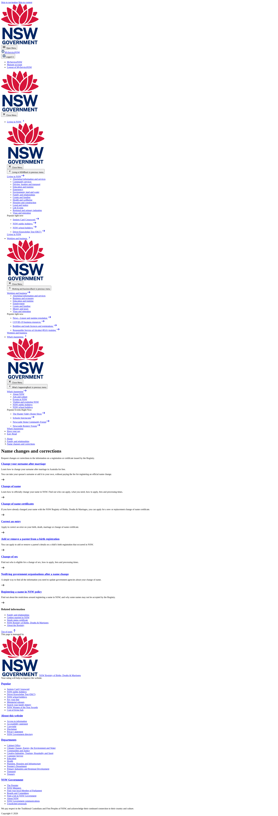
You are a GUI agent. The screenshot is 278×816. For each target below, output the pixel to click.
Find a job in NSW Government (21, 796)
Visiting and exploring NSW (26, 402)
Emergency (18, 189)
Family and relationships (24, 195)
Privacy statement (15, 731)
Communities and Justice (18, 750)
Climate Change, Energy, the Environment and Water (31, 748)
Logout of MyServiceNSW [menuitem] (19, 67)
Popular (6, 683)
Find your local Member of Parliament (24, 790)
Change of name (11, 486)
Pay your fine (13, 699)
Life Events (18, 208)
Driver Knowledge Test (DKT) (21, 694)
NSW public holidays (22, 404)
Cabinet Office (13, 745)
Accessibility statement (17, 724)
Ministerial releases (15, 702)
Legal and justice (20, 205)
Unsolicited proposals (17, 803)
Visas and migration (22, 213)
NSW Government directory (20, 734)
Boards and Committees (18, 793)
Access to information (17, 721)
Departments (8, 739)
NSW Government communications (23, 801)
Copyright (11, 726)
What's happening (17, 391)
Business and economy (23, 298)
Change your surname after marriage (23, 463)
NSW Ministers (14, 788)
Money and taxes (20, 309)
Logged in (10, 57)
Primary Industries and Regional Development (28, 769)
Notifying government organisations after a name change (35, 574)
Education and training (23, 187)
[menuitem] (14, 62)
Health (10, 761)
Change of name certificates (17, 503)
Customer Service (15, 756)
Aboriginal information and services (29, 179)
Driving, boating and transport (26, 184)
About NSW (18, 394)
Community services (22, 181)
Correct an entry (11, 521)
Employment (18, 303)
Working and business (19, 293)
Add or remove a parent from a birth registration (30, 538)
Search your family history (19, 705)
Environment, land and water (26, 192)
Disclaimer (12, 729)
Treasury (11, 774)
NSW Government (12, 779)
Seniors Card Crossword (18, 689)
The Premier (12, 785)
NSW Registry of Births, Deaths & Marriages (60, 675)
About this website (12, 715)
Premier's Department (17, 766)
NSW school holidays (23, 407)
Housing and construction (24, 202)
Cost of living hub (15, 710)
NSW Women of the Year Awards (22, 707)
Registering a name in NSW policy (21, 591)
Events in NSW (20, 399)
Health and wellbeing (22, 200)
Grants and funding (21, 197)
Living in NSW (16, 176)
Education (11, 758)
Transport (11, 771)
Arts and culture (20, 397)
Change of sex (9, 556)
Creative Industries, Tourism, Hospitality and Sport (30, 753)
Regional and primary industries (27, 210)
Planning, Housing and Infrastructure (24, 763)
